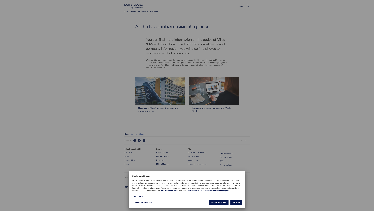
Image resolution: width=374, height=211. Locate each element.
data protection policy (169, 190)
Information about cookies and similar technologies (208, 190)
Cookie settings (141, 176)
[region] (187, 186)
